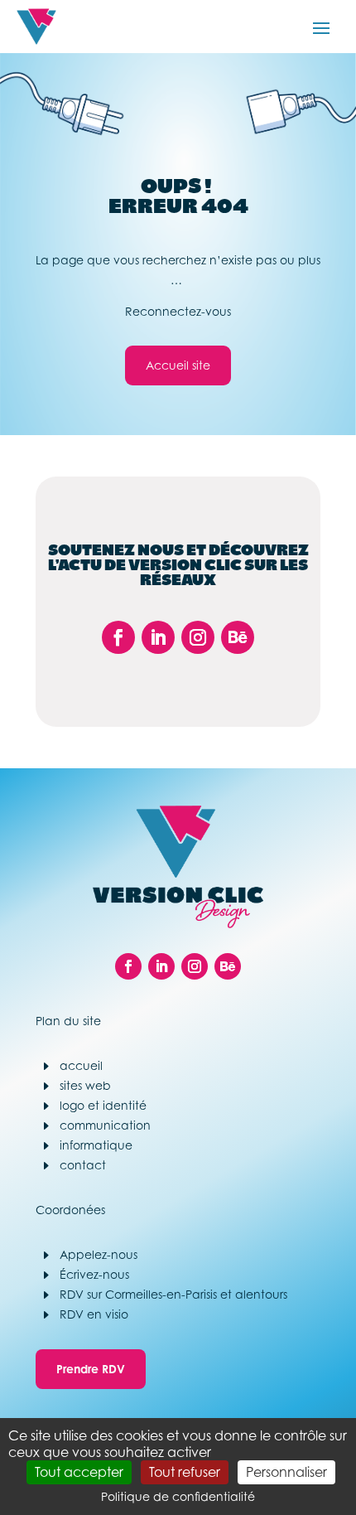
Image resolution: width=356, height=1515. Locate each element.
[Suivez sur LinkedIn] (158, 637)
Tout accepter (79, 1472)
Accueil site (178, 365)
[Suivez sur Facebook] (118, 637)
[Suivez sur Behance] (237, 637)
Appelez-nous (98, 1254)
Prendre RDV (90, 1369)
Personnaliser (286, 1472)
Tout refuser (184, 1472)
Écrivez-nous (94, 1274)
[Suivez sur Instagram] (197, 637)
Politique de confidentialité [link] (178, 1496)
